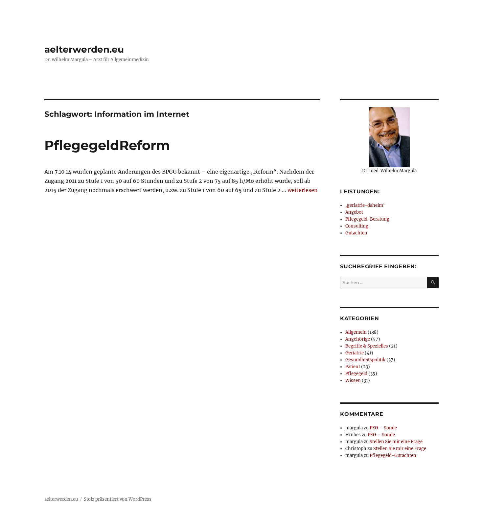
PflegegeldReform (107, 145)
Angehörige (357, 339)
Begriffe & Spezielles (366, 346)
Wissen (353, 380)
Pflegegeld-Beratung (367, 219)
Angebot (354, 212)
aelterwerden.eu (84, 49)
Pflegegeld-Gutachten (393, 455)
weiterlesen (303, 190)
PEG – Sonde (383, 428)
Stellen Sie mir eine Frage (396, 441)
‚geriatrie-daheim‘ (365, 205)
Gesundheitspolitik (365, 360)
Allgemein (356, 332)
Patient (352, 367)
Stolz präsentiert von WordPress (117, 499)
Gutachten (356, 233)
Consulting (356, 226)
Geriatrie (354, 353)
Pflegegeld (356, 373)
